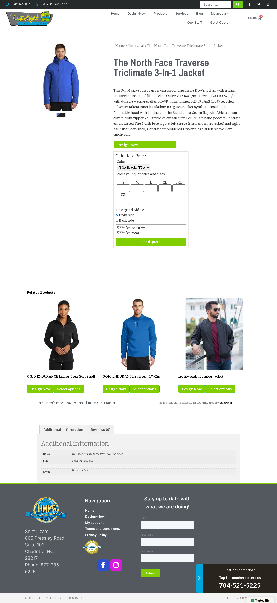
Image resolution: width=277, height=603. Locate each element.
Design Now (127, 145)
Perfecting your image (236, 597)
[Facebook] (249, 4)
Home (115, 13)
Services (181, 13)
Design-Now (137, 13)
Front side (127, 215)
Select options (69, 389)
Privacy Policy (96, 535)
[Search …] (215, 4)
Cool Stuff (194, 22)
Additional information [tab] (63, 430)
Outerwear (136, 46)
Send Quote (150, 242)
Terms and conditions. (102, 529)
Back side (126, 220)
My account (219, 13)
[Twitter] (258, 4)
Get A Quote (219, 22)
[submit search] (238, 4)
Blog (199, 13)
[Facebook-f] (103, 565)
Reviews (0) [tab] (100, 430)
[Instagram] (267, 4)
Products (160, 13)
